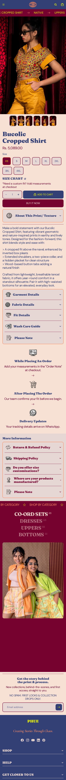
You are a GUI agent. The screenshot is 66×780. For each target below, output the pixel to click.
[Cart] (62, 4)
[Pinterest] (44, 740)
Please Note (23, 338)
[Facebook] (22, 740)
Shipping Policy (26, 458)
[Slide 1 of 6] (13, 121)
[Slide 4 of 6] (37, 121)
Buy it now (33, 203)
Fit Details (22, 315)
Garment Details (26, 294)
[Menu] (3, 4)
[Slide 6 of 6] (53, 121)
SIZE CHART (12, 178)
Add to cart (45, 194)
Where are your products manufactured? (33, 480)
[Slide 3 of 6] (29, 121)
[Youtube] (33, 740)
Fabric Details (23, 304)
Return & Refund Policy (31, 447)
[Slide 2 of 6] (21, 121)
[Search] (55, 4)
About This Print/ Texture (35, 215)
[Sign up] (59, 707)
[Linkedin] (38, 740)
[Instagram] (27, 740)
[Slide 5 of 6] (45, 121)
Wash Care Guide (27, 326)
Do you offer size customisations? (26, 469)
